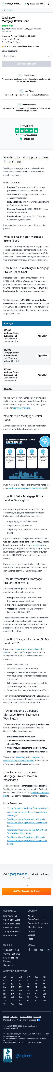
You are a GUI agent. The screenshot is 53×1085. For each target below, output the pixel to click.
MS (12, 990)
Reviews (31, 931)
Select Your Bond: (10, 51)
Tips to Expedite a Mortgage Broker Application (28, 808)
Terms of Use (26, 1016)
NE (44, 990)
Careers (31, 935)
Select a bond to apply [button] (26, 64)
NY (36, 994)
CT (4, 980)
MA (12, 987)
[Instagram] (35, 949)
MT (20, 990)
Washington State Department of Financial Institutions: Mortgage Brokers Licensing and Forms (27, 822)
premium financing (21, 408)
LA (4, 987)
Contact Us (8, 965)
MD (20, 987)
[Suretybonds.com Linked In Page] (48, 949)
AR (20, 977)
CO (44, 977)
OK (4, 997)
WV (12, 1004)
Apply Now (42, 336)
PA (20, 997)
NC (28, 990)
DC (12, 980)
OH (44, 994)
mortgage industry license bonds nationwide (28, 488)
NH (4, 994)
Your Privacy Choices (26, 1020)
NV (28, 994)
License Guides (10, 935)
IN (28, 984)
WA (44, 1000)
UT (20, 1000)
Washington (8, 10)
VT (36, 1000)
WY (20, 1004)
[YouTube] (41, 949)
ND (36, 990)
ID (12, 984)
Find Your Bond (10, 916)
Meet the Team (35, 927)
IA (4, 984)
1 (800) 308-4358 (17, 874)
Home (6, 1016)
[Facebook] (29, 949)
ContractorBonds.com (38, 923)
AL (12, 977)
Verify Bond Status (11, 954)
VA (28, 1000)
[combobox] (26, 56)
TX (12, 1000)
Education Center (11, 928)
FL (28, 980)
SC (36, 997)
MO (5, 990)
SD (44, 997)
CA (36, 977)
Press (30, 939)
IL (20, 984)
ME (28, 987)
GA (36, 980)
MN (44, 987)
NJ (12, 994)
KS (36, 984)
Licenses (37, 1016)
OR (12, 997)
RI (28, 997)
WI (4, 1004)
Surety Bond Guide (11, 920)
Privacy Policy (9, 1020)
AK (4, 977)
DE (20, 980)
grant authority (37, 545)
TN (4, 1000)
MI (36, 987)
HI (44, 980)
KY (44, 984)
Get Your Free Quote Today (26, 891)
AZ (28, 977)
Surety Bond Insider (12, 931)
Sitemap (14, 1016)
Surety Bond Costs (11, 924)
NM (20, 994)
